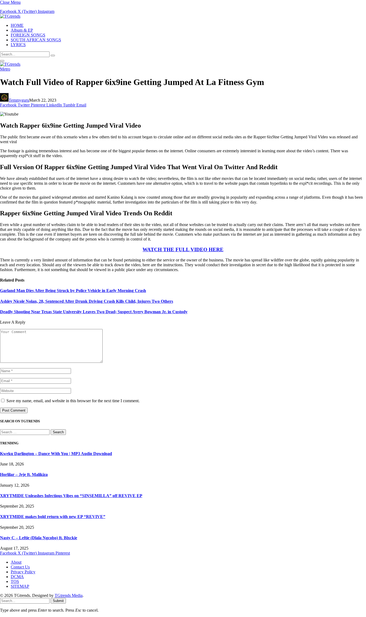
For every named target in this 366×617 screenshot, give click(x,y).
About (16, 562)
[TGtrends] (10, 16)
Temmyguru (19, 100)
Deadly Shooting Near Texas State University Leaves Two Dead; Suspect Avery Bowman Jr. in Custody (94, 311)
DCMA (17, 576)
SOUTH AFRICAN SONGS (36, 40)
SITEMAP (20, 586)
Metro (5, 69)
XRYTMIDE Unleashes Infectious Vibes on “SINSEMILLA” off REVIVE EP (71, 495)
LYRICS (18, 44)
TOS (15, 581)
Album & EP (22, 30)
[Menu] (2, 61)
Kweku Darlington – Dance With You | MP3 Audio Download (56, 453)
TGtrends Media (69, 595)
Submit (58, 601)
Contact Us (20, 567)
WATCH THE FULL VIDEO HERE (183, 249)
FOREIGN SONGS (28, 35)
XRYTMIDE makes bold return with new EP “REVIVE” (52, 516)
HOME (17, 25)
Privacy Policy (23, 572)
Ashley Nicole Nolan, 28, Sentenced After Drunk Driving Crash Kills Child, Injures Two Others (86, 301)
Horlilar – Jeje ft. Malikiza (24, 474)
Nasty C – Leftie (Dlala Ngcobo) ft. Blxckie (38, 537)
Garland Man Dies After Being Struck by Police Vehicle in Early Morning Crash (73, 290)
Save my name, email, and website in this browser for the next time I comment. (73, 400)
